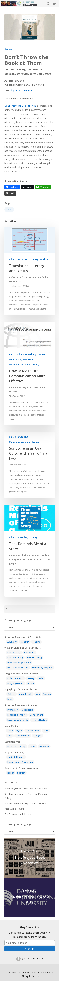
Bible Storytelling (26, 354)
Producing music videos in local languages (25, 788)
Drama (41, 354)
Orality (8, 48)
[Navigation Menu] (54, 3)
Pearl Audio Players (14, 808)
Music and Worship (19, 364)
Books (9, 209)
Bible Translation (18, 259)
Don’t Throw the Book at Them (20, 105)
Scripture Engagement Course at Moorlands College (26, 796)
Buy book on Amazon (21, 90)
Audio (12, 354)
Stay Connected (29, 927)
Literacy (34, 259)
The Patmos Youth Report (17, 814)
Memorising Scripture (21, 359)
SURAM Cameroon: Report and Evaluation (25, 803)
